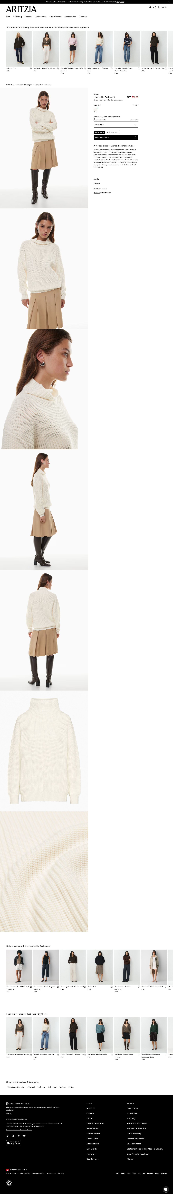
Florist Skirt (92, 987)
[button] (100, 119)
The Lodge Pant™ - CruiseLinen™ (72, 987)
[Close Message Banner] (169, 2)
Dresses (28, 17)
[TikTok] (7, 1135)
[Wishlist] (159, 7)
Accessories (70, 17)
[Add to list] (135, 137)
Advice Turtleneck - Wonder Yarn (153, 68)
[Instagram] (13, 1135)
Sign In (164, 7)
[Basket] (154, 7)
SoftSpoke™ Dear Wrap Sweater (45, 68)
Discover (83, 17)
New (8, 17)
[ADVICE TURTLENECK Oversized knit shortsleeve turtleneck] (154, 49)
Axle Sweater (11, 68)
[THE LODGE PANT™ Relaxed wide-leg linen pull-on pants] (73, 967)
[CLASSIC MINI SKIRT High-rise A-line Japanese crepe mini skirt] (154, 967)
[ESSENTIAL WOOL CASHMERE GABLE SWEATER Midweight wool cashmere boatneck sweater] (73, 49)
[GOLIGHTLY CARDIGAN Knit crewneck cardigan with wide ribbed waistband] (100, 49)
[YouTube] (24, 1135)
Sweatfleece (55, 17)
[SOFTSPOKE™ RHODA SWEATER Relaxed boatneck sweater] (100, 1035)
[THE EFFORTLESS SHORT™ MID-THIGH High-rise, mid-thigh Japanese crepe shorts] (19, 967)
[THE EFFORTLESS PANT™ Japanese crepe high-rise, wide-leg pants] (127, 967)
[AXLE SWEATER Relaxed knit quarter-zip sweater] (19, 49)
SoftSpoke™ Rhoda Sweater (97, 1054)
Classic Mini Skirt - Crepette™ (152, 987)
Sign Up (8, 1113)
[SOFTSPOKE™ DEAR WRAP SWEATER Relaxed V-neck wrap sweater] (46, 49)
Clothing (17, 17)
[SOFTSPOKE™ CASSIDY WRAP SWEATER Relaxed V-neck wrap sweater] (127, 1035)
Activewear (40, 17)
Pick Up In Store (112, 132)
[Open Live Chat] (166, 1190)
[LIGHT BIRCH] (95, 109)
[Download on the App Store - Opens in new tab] (34, 1142)
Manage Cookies (38, 1173)
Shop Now (120, 2)
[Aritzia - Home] (21, 9)
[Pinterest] (18, 1135)
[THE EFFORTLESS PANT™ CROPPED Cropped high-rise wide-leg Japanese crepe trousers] (46, 967)
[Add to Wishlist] (31, 68)
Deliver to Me (99, 132)
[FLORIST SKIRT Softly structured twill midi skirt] (100, 967)
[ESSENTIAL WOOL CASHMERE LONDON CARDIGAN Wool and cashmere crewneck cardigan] (154, 1035)
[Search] (150, 7)
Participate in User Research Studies (19, 1130)
